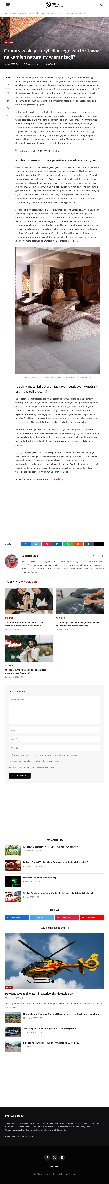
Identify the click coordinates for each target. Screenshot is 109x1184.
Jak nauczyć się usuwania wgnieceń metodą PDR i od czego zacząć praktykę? (78, 624)
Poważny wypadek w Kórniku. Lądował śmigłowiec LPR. (40, 993)
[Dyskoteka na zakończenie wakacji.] (13, 881)
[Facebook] (8, 85)
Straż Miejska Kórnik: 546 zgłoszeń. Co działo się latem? (50, 1028)
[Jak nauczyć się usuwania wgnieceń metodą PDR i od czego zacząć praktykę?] (80, 601)
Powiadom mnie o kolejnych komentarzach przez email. (36, 761)
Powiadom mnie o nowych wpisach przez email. (33, 767)
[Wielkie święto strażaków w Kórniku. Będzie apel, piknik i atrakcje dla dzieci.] (13, 896)
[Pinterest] (8, 108)
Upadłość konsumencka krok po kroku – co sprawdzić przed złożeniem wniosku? (26, 624)
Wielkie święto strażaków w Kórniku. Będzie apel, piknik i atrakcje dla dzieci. (59, 893)
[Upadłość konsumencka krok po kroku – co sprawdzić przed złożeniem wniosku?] (29, 601)
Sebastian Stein (30, 555)
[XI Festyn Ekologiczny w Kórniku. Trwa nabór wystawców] (13, 850)
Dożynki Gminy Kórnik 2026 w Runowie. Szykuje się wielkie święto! (55, 862)
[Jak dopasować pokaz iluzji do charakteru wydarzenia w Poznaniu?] (29, 648)
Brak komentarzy (33, 64)
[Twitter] (8, 93)
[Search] (101, 4)
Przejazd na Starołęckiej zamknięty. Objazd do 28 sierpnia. (51, 1042)
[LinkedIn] (8, 100)
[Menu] (8, 4)
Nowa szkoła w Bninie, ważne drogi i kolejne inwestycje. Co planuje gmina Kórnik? (62, 1014)
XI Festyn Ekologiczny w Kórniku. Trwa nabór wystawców (50, 846)
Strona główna (10, 13)
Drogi (9, 988)
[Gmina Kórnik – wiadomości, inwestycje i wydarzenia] (54, 4)
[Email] (8, 115)
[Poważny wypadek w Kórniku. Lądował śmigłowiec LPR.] (54, 961)
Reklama (54, 1167)
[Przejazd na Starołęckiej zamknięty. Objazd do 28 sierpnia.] (13, 1046)
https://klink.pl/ (57, 479)
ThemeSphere (69, 1174)
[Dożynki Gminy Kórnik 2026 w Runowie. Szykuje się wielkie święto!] (13, 865)
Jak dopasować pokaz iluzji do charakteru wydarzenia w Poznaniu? (25, 671)
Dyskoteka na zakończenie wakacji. (40, 877)
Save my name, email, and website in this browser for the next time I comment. (46, 755)
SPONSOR (22, 13)
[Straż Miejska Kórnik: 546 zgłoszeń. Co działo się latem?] (13, 1032)
